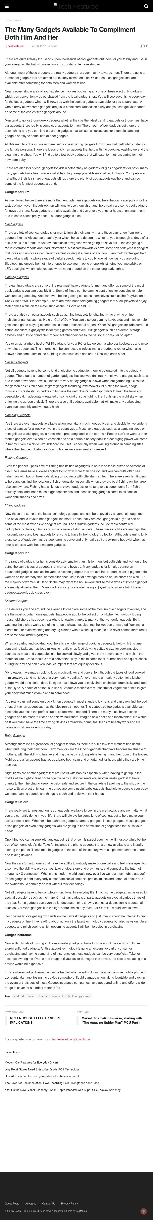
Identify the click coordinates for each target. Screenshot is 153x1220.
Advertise (30, 1203)
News (18, 20)
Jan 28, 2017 (38, 46)
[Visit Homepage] (76, 6)
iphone (43, 996)
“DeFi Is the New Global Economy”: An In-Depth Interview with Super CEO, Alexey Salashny (63, 1090)
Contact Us (48, 1203)
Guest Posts (12, 1203)
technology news (79, 996)
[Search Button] (146, 6)
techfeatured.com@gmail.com (71, 1039)
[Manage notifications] (143, 1211)
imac (31, 996)
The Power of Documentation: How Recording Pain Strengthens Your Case (52, 1083)
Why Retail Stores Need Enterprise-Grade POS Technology (42, 1069)
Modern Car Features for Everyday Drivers (32, 1062)
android (19, 996)
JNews (17, 1210)
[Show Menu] (7, 6)
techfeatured (16, 46)
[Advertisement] (76, 1128)
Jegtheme (81, 1210)
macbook (58, 996)
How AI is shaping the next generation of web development (42, 1076)
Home (8, 20)
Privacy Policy (69, 1203)
